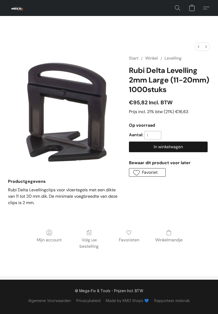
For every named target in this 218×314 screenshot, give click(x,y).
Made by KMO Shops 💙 (127, 300)
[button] (17, 8)
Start (134, 58)
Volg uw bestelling (89, 243)
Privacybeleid (88, 300)
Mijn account (49, 240)
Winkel (151, 58)
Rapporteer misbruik (172, 300)
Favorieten (129, 240)
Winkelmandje (169, 240)
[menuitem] (198, 47)
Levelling (173, 58)
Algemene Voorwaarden (49, 300)
